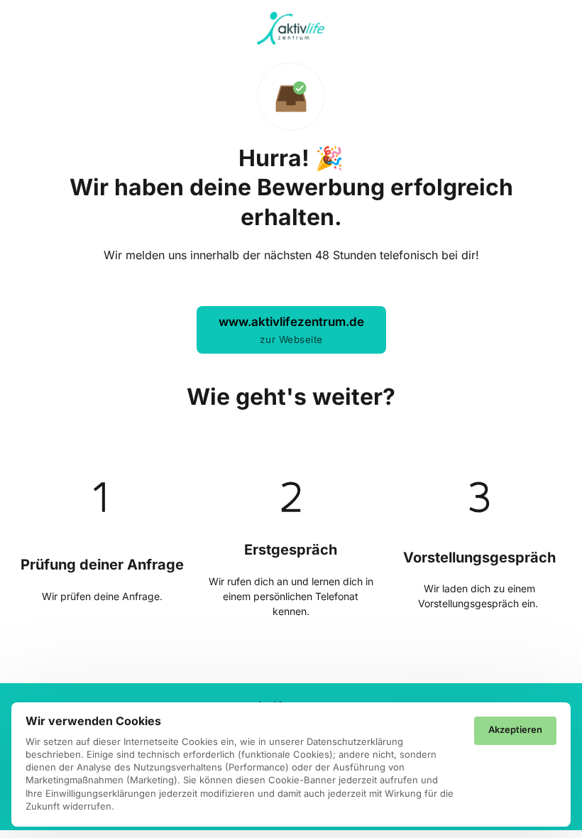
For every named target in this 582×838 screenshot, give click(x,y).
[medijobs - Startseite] (291, 29)
